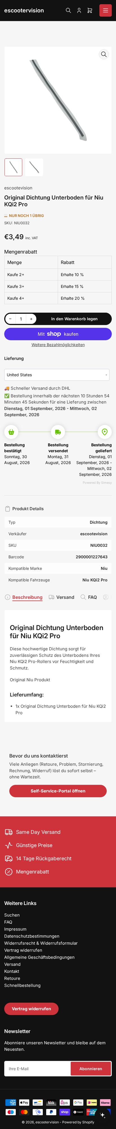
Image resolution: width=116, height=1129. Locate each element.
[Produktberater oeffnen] (102, 1115)
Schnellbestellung (22, 985)
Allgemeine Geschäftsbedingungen (39, 957)
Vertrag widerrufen (23, 950)
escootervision (24, 10)
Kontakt (11, 971)
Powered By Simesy (97, 483)
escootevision (18, 188)
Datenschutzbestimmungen (31, 936)
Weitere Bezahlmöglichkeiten (58, 344)
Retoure (12, 978)
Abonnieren (90, 1068)
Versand (65, 597)
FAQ (92, 597)
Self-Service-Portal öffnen (58, 791)
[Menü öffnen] (105, 10)
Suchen (12, 915)
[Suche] (68, 10)
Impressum (15, 929)
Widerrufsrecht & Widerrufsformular (41, 943)
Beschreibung (27, 597)
